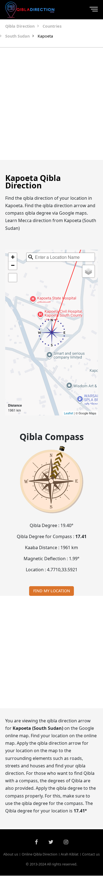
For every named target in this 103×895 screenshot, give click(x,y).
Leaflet (68, 413)
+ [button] (13, 257)
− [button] (13, 265)
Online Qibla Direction (39, 854)
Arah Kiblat (70, 854)
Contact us (91, 854)
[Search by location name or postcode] (31, 257)
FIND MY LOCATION (51, 590)
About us (10, 854)
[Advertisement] (51, 104)
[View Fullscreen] (13, 277)
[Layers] (88, 271)
